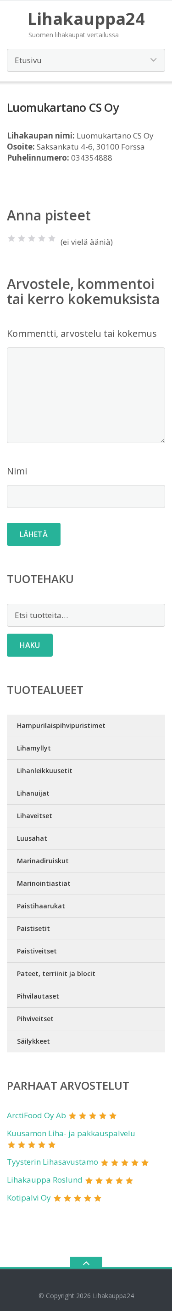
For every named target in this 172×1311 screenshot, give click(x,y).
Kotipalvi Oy (29, 1197)
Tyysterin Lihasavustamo (52, 1161)
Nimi (17, 471)
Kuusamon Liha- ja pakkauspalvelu (71, 1133)
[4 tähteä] (41, 238)
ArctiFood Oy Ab (36, 1115)
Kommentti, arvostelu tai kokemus (82, 333)
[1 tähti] (11, 238)
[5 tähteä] (51, 238)
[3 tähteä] (31, 238)
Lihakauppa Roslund (45, 1179)
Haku (30, 645)
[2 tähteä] (21, 238)
